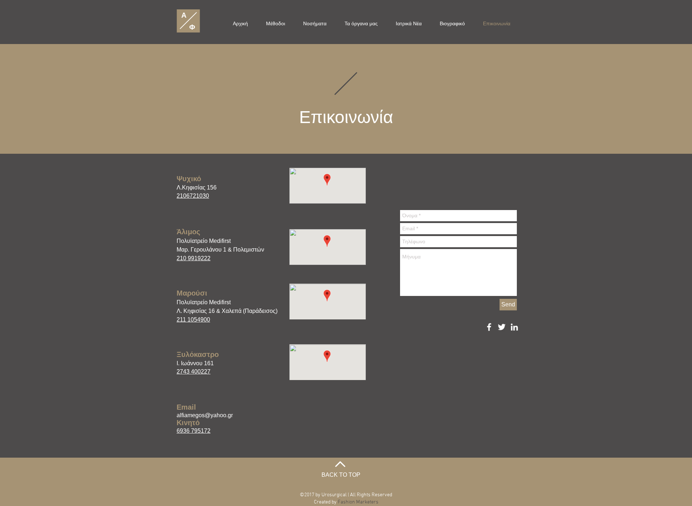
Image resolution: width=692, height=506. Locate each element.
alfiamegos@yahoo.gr (205, 415)
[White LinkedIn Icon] (514, 327)
